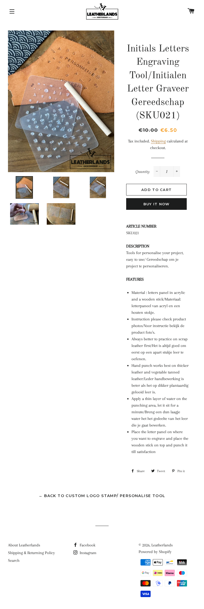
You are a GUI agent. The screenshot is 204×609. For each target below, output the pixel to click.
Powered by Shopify (155, 551)
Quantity (142, 171)
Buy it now (156, 204)
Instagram (87, 552)
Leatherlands (162, 545)
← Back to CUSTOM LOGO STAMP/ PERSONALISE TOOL (102, 495)
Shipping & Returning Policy (31, 552)
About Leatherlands (24, 545)
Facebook (87, 545)
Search (13, 560)
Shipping (158, 141)
